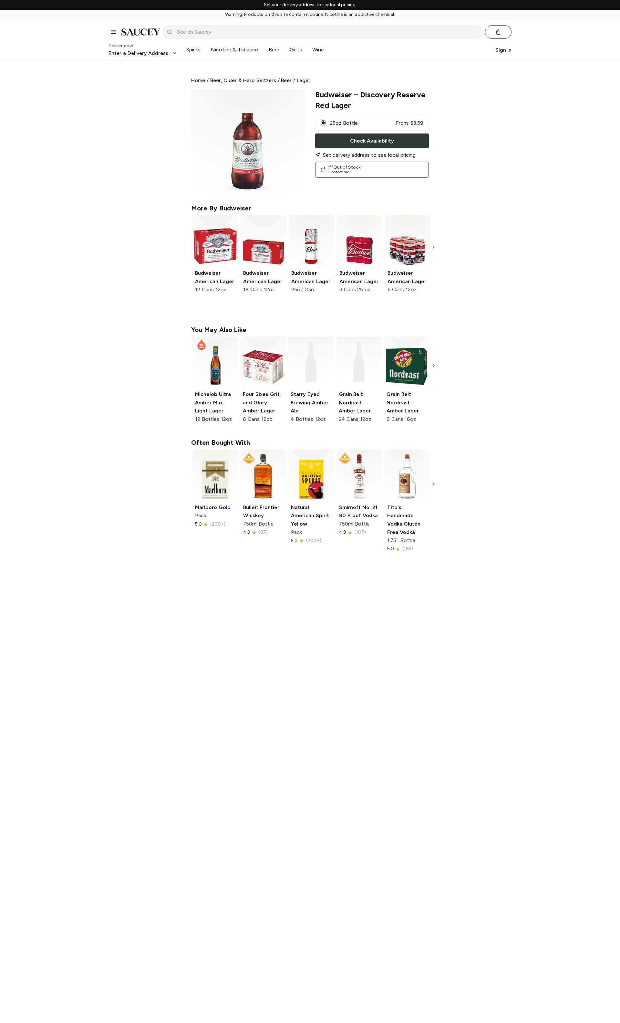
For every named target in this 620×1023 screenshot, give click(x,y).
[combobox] (327, 32)
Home (198, 80)
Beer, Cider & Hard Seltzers (243, 80)
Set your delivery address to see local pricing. (310, 4)
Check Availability (372, 141)
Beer (286, 80)
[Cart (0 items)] (498, 32)
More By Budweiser (221, 208)
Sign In (503, 50)
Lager (303, 80)
